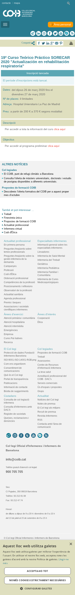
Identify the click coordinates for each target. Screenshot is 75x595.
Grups (41, 391)
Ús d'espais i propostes (50, 387)
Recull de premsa (47, 411)
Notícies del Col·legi (48, 399)
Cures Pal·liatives (13, 338)
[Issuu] (66, 33)
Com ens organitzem (15, 364)
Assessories (44, 360)
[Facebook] (49, 33)
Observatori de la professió (18, 290)
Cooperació (44, 318)
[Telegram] (32, 33)
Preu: (6, 111)
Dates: (7, 89)
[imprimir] (71, 43)
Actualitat (43, 395)
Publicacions (10, 383)
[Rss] (72, 33)
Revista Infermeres (47, 415)
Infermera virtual (13, 228)
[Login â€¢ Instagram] (44, 33)
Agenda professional (15, 298)
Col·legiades (9, 170)
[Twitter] (55, 33)
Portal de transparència (16, 379)
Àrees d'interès (47, 314)
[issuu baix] (39, 435)
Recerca (8, 342)
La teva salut (44, 372)
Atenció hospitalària (14, 322)
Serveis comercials (47, 383)
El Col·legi (10, 348)
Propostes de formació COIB (19, 187)
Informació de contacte (16, 387)
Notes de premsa (46, 403)
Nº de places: (11, 98)
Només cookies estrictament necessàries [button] (37, 580)
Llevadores (43, 252)
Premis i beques (12, 302)
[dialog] (37, 567)
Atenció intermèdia (13, 326)
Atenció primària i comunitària (19, 318)
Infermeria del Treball (49, 260)
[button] (37, 589)
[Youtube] (60, 33)
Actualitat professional (16, 225)
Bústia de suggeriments (16, 391)
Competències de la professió (19, 282)
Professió (9, 270)
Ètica (40, 322)
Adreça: (7, 104)
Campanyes (10, 266)
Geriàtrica (43, 264)
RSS (40, 420)
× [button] (70, 544)
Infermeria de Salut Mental (51, 256)
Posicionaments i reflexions (18, 286)
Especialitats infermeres (52, 240)
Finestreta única (13, 217)
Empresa (8, 334)
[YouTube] (33, 435)
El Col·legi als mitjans (49, 407)
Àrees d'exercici (13, 314)
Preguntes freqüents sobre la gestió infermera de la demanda (19, 259)
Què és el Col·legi (13, 375)
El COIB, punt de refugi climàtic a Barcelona (28, 173)
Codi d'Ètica (10, 232)
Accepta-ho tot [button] (37, 571)
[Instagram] (14, 435)
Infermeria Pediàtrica (48, 268)
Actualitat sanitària (13, 294)
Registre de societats (15, 414)
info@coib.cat (16, 459)
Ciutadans (10, 395)
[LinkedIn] (38, 33)
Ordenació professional (16, 278)
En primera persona (14, 244)
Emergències (11, 330)
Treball (7, 214)
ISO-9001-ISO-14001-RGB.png (20, 360)
